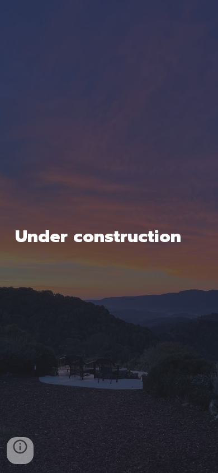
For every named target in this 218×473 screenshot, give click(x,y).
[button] (20, 450)
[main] (109, 236)
